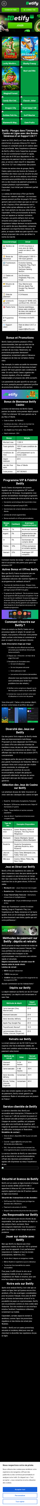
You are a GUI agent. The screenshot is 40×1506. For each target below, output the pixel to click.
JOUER (20, 25)
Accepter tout (20, 1489)
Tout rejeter (20, 1502)
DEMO (10, 53)
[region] (20, 1484)
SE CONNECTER (29, 10)
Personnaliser (20, 1495)
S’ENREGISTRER (10, 10)
